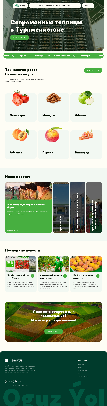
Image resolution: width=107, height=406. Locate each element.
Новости (58, 5)
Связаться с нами (18, 37)
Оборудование (82, 370)
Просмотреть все (91, 70)
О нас (63, 5)
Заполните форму (52, 331)
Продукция (41, 5)
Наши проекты (50, 5)
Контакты (69, 5)
